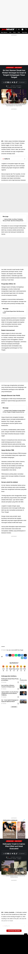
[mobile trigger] (25, 29)
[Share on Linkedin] (19, 655)
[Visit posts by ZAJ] (6, 86)
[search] (16, 29)
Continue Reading (14, 930)
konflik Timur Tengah (18, 650)
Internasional (10, 67)
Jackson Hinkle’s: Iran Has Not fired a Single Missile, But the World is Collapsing (9, 693)
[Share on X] (10, 655)
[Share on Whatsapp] (10, 82)
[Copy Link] (16, 82)
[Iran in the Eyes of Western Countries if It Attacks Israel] (23, 687)
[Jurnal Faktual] (7, 29)
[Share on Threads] (14, 82)
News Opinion (18, 67)
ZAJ (9, 857)
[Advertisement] (14, 14)
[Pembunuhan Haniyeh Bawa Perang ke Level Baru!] (23, 680)
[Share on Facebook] (6, 82)
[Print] (25, 658)
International (10, 841)
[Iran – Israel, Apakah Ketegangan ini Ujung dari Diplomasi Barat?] (23, 701)
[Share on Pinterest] (8, 82)
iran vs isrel (11, 650)
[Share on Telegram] (12, 82)
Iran (7, 650)
